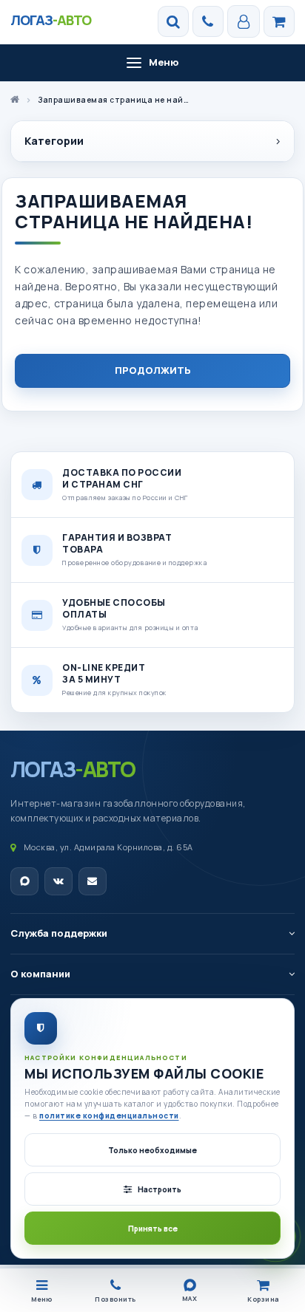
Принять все (153, 1228)
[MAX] (24, 881)
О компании (40, 973)
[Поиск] (173, 21)
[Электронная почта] (92, 881)
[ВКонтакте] (58, 881)
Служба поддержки (58, 933)
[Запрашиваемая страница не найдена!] (279, 21)
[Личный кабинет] (243, 21)
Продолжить (153, 370)
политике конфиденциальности (109, 1115)
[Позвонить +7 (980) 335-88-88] (208, 21)
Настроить (159, 1189)
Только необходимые (152, 1150)
